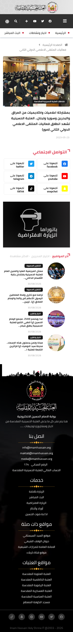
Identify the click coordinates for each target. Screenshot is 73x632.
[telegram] (31, 617)
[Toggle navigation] (65, 21)
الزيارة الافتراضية (36, 502)
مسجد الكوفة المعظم (36, 602)
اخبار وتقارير (35, 313)
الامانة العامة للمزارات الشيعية (36, 546)
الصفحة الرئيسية (52, 44)
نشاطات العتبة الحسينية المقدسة (49, 101)
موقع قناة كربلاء (36, 552)
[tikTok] (12, 617)
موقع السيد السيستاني (36, 535)
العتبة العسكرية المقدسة (36, 590)
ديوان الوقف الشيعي (36, 541)
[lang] (7, 21)
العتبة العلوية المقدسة (36, 573)
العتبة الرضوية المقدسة (36, 585)
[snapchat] (21, 617)
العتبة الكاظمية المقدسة (36, 579)
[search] (16, 21)
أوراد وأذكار (36, 508)
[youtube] (35, 21)
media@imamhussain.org (36, 458)
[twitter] (42, 21)
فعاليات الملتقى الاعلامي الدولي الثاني (42, 49)
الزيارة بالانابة (36, 491)
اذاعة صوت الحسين (36, 514)
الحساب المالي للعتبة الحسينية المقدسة (36, 470)
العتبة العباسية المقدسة (36, 596)
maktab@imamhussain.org (36, 453)
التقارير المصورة (34, 266)
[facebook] (50, 21)
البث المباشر (36, 497)
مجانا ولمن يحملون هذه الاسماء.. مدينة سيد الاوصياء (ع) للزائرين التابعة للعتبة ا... (24, 346)
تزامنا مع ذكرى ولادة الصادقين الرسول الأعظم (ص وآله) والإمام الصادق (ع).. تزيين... (25, 298)
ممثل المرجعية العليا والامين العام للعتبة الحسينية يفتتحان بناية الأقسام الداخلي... (23, 274)
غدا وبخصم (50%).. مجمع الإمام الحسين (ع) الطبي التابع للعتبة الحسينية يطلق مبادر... (26, 322)
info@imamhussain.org (36, 447)
